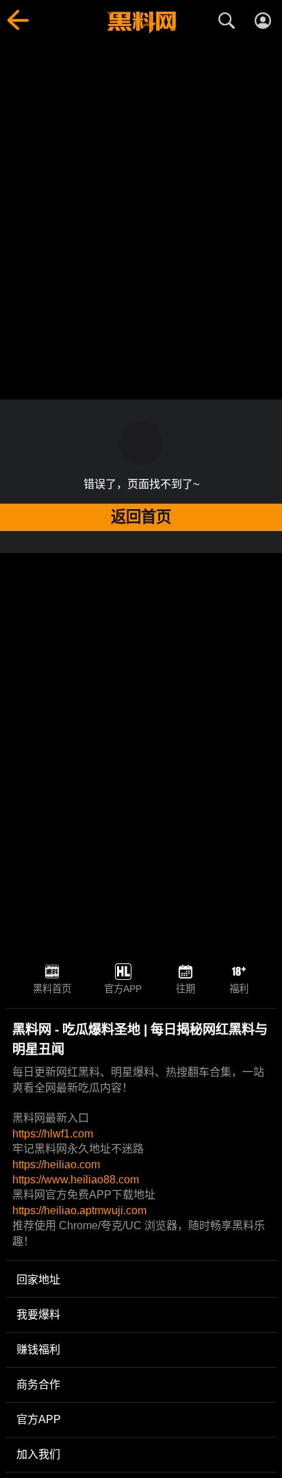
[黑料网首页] (141, 23)
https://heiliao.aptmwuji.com (79, 1210)
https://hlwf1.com (52, 1134)
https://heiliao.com (56, 1164)
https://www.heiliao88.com (75, 1179)
